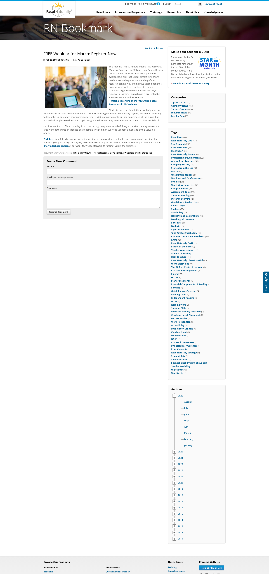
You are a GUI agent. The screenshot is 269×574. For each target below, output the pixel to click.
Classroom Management (184, 270)
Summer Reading (180, 195)
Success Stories (179, 109)
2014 (180, 520)
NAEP (174, 338)
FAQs (174, 239)
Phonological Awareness (184, 345)
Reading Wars (178, 304)
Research (173, 12)
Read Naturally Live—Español (187, 260)
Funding (175, 287)
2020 (180, 482)
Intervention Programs (129, 12)
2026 (180, 395)
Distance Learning (180, 198)
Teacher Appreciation (182, 250)
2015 (180, 513)
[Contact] (266, 282)
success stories (179, 318)
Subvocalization (179, 359)
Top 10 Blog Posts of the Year (187, 267)
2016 (180, 507)
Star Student (178, 144)
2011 (180, 538)
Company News (83, 152)
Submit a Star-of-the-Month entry (191, 83)
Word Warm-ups (180, 263)
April (186, 426)
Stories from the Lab (182, 167)
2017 (180, 501)
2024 (180, 457)
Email (60, 177)
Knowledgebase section (56, 145)
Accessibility (177, 325)
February (189, 439)
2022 (180, 470)
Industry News (179, 112)
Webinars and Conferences (138, 152)
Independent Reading (182, 297)
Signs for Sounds (180, 229)
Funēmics (176, 222)
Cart (150, 4)
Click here (48, 139)
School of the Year (181, 246)
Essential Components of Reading (189, 284)
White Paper (177, 369)
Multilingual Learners (182, 219)
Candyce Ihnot (179, 332)
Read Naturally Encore (183, 154)
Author (50, 166)
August (188, 402)
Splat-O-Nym (178, 205)
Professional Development (110, 152)
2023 (180, 464)
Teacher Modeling (180, 366)
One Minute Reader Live (184, 202)
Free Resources (179, 147)
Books (174, 171)
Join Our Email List (212, 567)
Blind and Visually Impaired (186, 311)
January (188, 445)
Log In (167, 4)
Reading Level (178, 294)
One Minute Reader (181, 174)
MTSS (174, 301)
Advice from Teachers (182, 161)
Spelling (175, 208)
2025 (180, 451)
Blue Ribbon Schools (182, 328)
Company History (180, 164)
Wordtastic (177, 373)
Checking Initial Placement (185, 315)
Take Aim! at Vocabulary (184, 232)
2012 (180, 532)
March (187, 433)
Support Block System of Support (189, 362)
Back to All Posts (154, 48)
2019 (180, 489)
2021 (180, 476)
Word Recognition (181, 321)
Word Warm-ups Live (182, 185)
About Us (191, 12)
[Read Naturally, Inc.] (59, 9)
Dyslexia (175, 226)
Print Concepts (179, 349)
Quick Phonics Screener (183, 291)
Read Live (102, 12)
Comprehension (179, 188)
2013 (180, 526)
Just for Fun (177, 116)
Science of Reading (181, 253)
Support (131, 4)
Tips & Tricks (178, 102)
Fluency (175, 273)
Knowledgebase (213, 12)
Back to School (179, 256)
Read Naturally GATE (182, 243)
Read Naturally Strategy (184, 352)
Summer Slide (178, 308)
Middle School (178, 335)
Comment (52, 188)
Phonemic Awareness (182, 342)
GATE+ (174, 277)
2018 (180, 495)
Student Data (178, 356)
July (186, 408)
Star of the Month (180, 280)
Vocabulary (177, 212)
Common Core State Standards (188, 236)
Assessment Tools (181, 191)
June (186, 414)
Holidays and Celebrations (185, 215)
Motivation (177, 150)
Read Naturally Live (181, 140)
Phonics (175, 181)
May (186, 420)
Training (155, 12)
